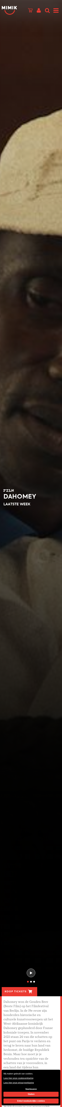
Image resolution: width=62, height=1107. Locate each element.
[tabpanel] (31, 498)
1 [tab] (28, 982)
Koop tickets (16, 991)
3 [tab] (34, 982)
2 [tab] (31, 982)
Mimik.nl (9, 10)
